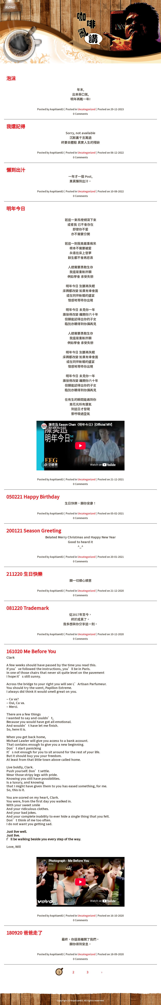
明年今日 (15, 208)
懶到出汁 (15, 169)
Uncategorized (86, 109)
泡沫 (11, 78)
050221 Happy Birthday (32, 496)
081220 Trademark (27, 607)
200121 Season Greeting (33, 530)
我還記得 (15, 126)
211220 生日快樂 (24, 573)
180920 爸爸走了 (24, 932)
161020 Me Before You (31, 651)
